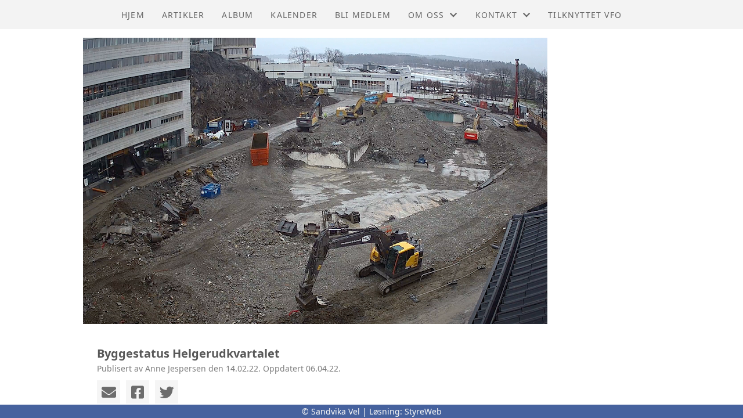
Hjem (133, 14)
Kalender (294, 14)
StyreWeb (423, 411)
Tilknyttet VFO (585, 14)
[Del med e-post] (108, 391)
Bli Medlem (363, 14)
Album (237, 14)
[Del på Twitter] (166, 391)
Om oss (426, 14)
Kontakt (496, 14)
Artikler (183, 14)
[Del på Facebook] (137, 391)
